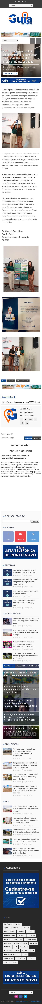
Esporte (33, 943)
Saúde (25, 954)
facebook (37, 438)
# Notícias (10, 381)
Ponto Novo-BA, (8, 69)
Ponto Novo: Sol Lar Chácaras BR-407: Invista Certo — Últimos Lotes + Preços (25, 632)
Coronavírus (9, 932)
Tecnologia (20, 958)
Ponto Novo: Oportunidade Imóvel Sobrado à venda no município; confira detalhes (25, 777)
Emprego (7, 943)
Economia (18, 939)
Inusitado (24, 947)
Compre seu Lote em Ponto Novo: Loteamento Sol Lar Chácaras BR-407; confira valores (25, 765)
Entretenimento (20, 943)
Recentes (21, 666)
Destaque (31, 935)
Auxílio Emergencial (12, 924)
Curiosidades (9, 935)
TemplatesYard (35, 1001)
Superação (8, 958)
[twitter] (15, 2)
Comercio (25, 928)
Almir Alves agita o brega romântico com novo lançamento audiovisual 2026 (26, 621)
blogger (28, 438)
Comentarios (33, 666)
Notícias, (32, 67)
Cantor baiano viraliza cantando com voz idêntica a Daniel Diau (20, 689)
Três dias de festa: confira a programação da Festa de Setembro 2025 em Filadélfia (23, 644)
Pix (33, 951)
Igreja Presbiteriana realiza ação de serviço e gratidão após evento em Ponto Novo (25, 656)
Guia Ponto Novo (22, 1001)
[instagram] (19, 2)
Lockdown (8, 951)
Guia (15, 947)
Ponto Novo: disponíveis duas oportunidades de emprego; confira (24, 603)
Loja (17, 951)
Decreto (21, 935)
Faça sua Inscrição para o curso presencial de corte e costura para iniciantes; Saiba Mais (25, 820)
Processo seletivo (12, 954)
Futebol (7, 947)
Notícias (25, 951)
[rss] (26, 2)
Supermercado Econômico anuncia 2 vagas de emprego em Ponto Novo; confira (25, 582)
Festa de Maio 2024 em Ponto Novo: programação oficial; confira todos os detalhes (26, 851)
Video (14, 962)
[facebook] (22, 2)
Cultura (30, 932)
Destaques (9, 666)
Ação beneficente (11, 928)
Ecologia (8, 939)
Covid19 (21, 932)
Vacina (7, 962)
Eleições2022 (30, 939)
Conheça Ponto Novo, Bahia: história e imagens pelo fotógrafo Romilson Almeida (20, 717)
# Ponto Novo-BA (23, 381)
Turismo (31, 958)
